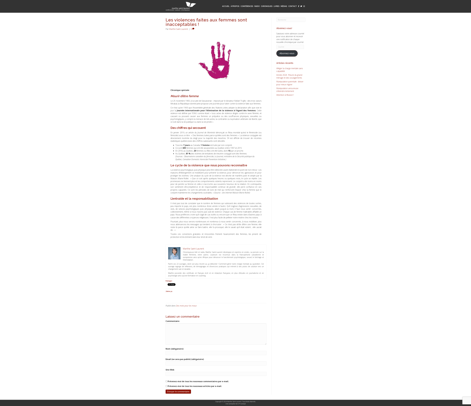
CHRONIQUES (266, 6)
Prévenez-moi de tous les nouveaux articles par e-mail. (195, 386)
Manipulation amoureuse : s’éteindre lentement (287, 89)
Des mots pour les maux (186, 305)
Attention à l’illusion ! (285, 95)
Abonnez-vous (287, 53)
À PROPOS (235, 6)
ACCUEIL (225, 6)
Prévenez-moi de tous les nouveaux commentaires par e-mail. (198, 381)
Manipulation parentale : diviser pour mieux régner (289, 83)
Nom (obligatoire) (174, 348)
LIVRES (276, 6)
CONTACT (292, 6)
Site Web (170, 369)
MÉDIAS (284, 6)
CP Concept (242, 404)
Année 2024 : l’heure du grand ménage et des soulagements (289, 76)
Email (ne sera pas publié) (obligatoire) (185, 359)
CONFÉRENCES (247, 6)
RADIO (257, 6)
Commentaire (172, 321)
